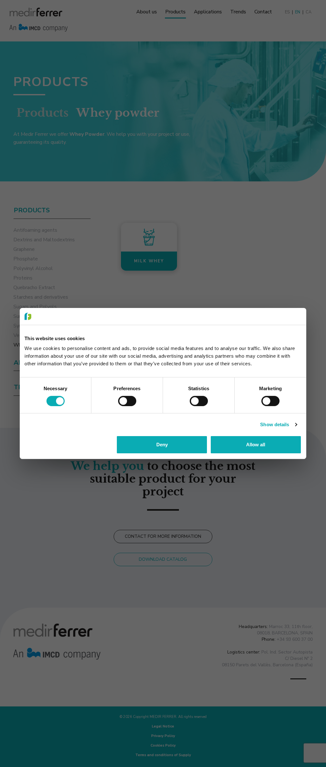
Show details (274, 424)
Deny (162, 444)
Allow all (255, 444)
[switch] (127, 401)
